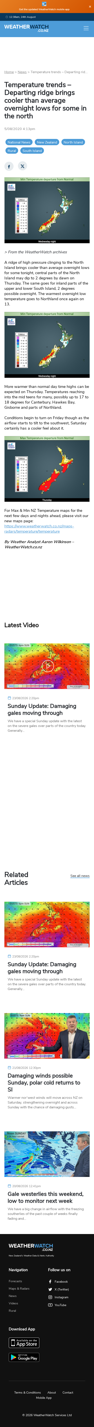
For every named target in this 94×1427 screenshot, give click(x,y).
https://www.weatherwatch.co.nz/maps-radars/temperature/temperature (39, 529)
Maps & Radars (19, 1289)
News (22, 72)
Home (9, 72)
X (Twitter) (62, 1289)
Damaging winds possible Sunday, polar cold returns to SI (44, 1082)
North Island (73, 142)
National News (19, 142)
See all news (80, 876)
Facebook (61, 1282)
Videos (13, 1303)
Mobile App (44, 1398)
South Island (32, 150)
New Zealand (47, 142)
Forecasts (15, 1281)
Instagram (61, 1297)
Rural (12, 150)
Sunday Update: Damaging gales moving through (42, 710)
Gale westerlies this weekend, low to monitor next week (46, 1198)
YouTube (60, 1305)
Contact (68, 1393)
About (51, 1393)
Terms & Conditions (27, 1393)
